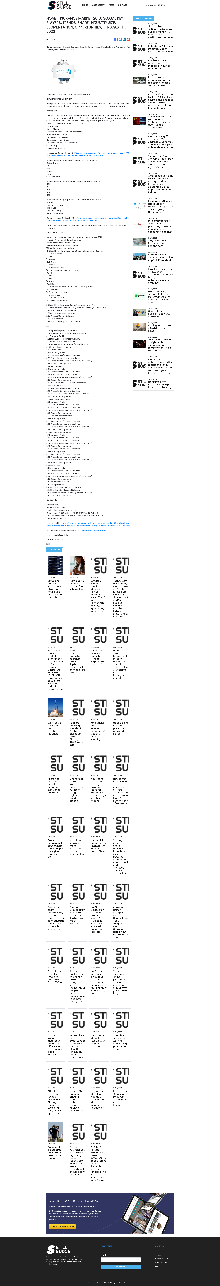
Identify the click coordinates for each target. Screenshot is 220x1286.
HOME (85, 5)
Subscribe (120, 1266)
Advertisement (162, 1262)
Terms (158, 1255)
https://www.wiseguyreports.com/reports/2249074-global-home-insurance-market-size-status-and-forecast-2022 (88, 219)
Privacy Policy (161, 1258)
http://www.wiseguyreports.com (91, 530)
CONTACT (122, 5)
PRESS (111, 5)
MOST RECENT (98, 5)
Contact (159, 1266)
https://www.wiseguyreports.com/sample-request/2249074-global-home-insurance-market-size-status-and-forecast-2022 (88, 154)
